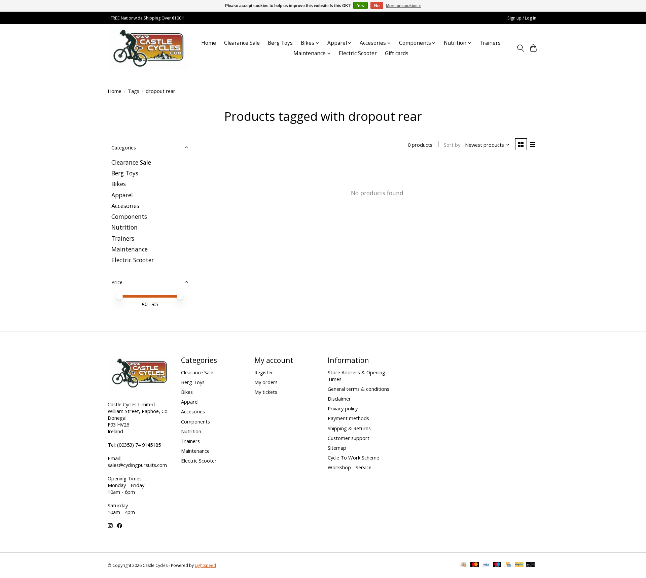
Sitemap (337, 447)
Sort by (452, 144)
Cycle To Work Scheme (353, 457)
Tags (133, 91)
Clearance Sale (242, 42)
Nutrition (124, 227)
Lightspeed (205, 565)
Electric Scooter (358, 53)
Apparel (122, 195)
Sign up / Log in (521, 18)
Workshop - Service (349, 467)
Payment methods (348, 418)
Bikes (118, 184)
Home (208, 42)
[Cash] (464, 565)
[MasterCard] (474, 565)
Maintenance (129, 249)
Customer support (348, 438)
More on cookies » (403, 5)
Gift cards (396, 53)
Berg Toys (280, 42)
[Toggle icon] (520, 48)
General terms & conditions (358, 388)
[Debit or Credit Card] (530, 565)
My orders (266, 382)
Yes (360, 5)
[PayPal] (519, 565)
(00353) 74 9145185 (139, 444)
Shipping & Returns (349, 428)
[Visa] (486, 565)
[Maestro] (497, 565)
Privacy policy (343, 408)
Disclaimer (339, 398)
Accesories (125, 206)
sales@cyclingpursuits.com (137, 465)
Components (129, 216)
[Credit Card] (508, 565)
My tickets (265, 391)
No (377, 5)
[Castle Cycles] (148, 48)
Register (263, 372)
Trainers (490, 42)
